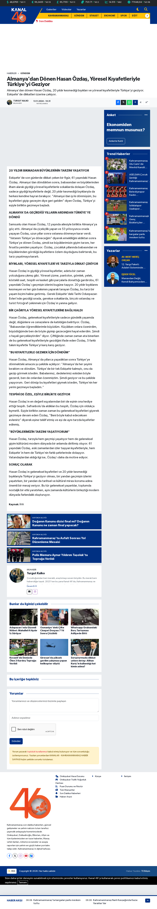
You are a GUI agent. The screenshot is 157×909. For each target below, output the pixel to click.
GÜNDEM (79, 16)
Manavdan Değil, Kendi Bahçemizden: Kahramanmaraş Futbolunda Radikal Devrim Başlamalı (133, 280)
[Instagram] (35, 591)
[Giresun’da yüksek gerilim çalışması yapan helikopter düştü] (54, 647)
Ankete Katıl (116, 141)
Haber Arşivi (66, 797)
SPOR (124, 16)
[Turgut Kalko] (17, 575)
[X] (14, 855)
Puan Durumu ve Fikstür (71, 786)
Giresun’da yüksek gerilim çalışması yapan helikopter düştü (53, 661)
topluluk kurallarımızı (37, 751)
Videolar (66, 9)
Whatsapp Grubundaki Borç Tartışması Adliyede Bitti (84, 630)
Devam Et (31, 586)
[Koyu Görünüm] (138, 9)
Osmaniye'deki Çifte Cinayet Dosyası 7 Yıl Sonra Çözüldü (52, 630)
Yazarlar (81, 9)
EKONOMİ (109, 16)
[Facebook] (9, 855)
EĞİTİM (136, 16)
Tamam (23, 882)
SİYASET (94, 16)
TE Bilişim (145, 871)
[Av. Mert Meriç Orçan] (113, 261)
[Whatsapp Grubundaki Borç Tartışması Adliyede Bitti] (85, 617)
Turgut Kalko (36, 573)
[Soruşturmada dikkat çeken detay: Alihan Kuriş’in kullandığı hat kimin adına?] (85, 647)
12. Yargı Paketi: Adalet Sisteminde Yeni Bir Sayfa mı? (132, 266)
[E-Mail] (29, 591)
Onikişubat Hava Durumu (72, 776)
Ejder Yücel (129, 274)
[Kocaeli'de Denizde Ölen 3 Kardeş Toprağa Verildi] (24, 647)
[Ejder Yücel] (113, 278)
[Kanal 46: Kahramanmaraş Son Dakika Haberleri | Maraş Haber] (19, 15)
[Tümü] (146, 115)
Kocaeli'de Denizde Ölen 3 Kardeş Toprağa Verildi (23, 661)
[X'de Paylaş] (123, 102)
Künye (98, 776)
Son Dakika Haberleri (70, 793)
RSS (13, 871)
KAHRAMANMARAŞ (58, 16)
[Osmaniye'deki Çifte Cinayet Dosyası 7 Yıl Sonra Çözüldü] (54, 617)
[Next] (31, 855)
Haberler (12, 73)
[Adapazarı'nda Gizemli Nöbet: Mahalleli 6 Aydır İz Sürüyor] (24, 617)
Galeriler (51, 9)
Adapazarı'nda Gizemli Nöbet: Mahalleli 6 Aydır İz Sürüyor (23, 630)
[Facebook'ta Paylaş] (118, 102)
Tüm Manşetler (67, 790)
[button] (147, 16)
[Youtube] (26, 855)
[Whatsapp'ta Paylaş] (129, 102)
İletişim (127, 776)
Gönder (16, 741)
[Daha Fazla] (135, 102)
